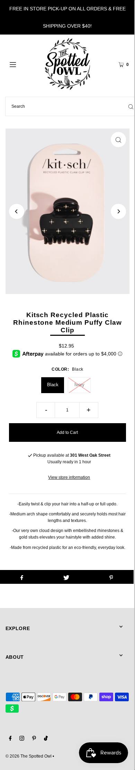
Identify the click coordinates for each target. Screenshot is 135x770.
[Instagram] (21, 739)
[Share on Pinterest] (111, 577)
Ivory (79, 384)
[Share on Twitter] (66, 577)
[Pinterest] (34, 739)
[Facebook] (10, 739)
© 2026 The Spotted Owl (29, 756)
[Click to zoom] (118, 139)
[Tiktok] (46, 739)
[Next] (118, 211)
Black (52, 384)
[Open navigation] (21, 64)
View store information (69, 477)
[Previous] (16, 211)
